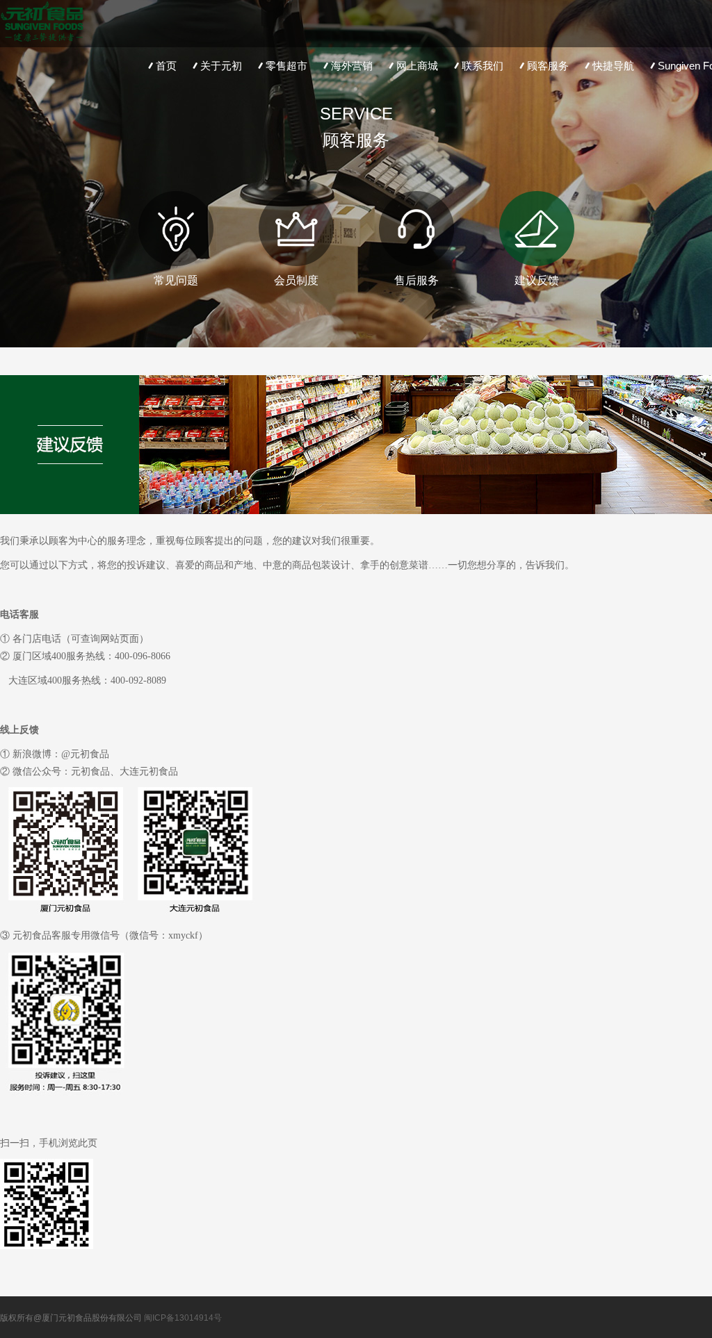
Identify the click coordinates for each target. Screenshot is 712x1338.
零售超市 (286, 66)
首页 (166, 66)
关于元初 (221, 66)
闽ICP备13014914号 (183, 1318)
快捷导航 (613, 66)
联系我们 (482, 66)
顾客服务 (548, 66)
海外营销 (352, 66)
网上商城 (417, 66)
